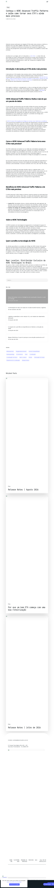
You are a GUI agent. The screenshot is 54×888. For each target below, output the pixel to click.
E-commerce (19, 354)
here (26, 354)
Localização (33, 354)
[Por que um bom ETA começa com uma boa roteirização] (27, 554)
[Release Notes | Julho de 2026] (27, 673)
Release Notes (25, 360)
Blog (8, 7)
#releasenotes (10, 351)
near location (23, 357)
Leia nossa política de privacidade (14, 882)
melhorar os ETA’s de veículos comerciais (21, 80)
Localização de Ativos (12, 357)
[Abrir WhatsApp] (50, 3)
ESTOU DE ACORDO (14, 884)
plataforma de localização (13, 360)
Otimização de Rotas (39, 357)
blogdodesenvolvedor (21, 351)
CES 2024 (32, 56)
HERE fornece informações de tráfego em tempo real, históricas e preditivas (27, 121)
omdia (30, 357)
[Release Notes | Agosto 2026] (27, 435)
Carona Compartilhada (34, 351)
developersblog (10, 354)
